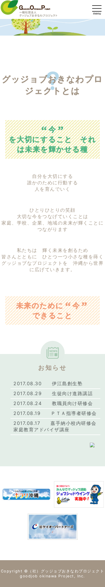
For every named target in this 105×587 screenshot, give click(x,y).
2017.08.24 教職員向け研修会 (53, 403)
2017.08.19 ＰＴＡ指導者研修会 (55, 413)
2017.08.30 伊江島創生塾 (48, 383)
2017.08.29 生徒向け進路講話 (53, 393)
